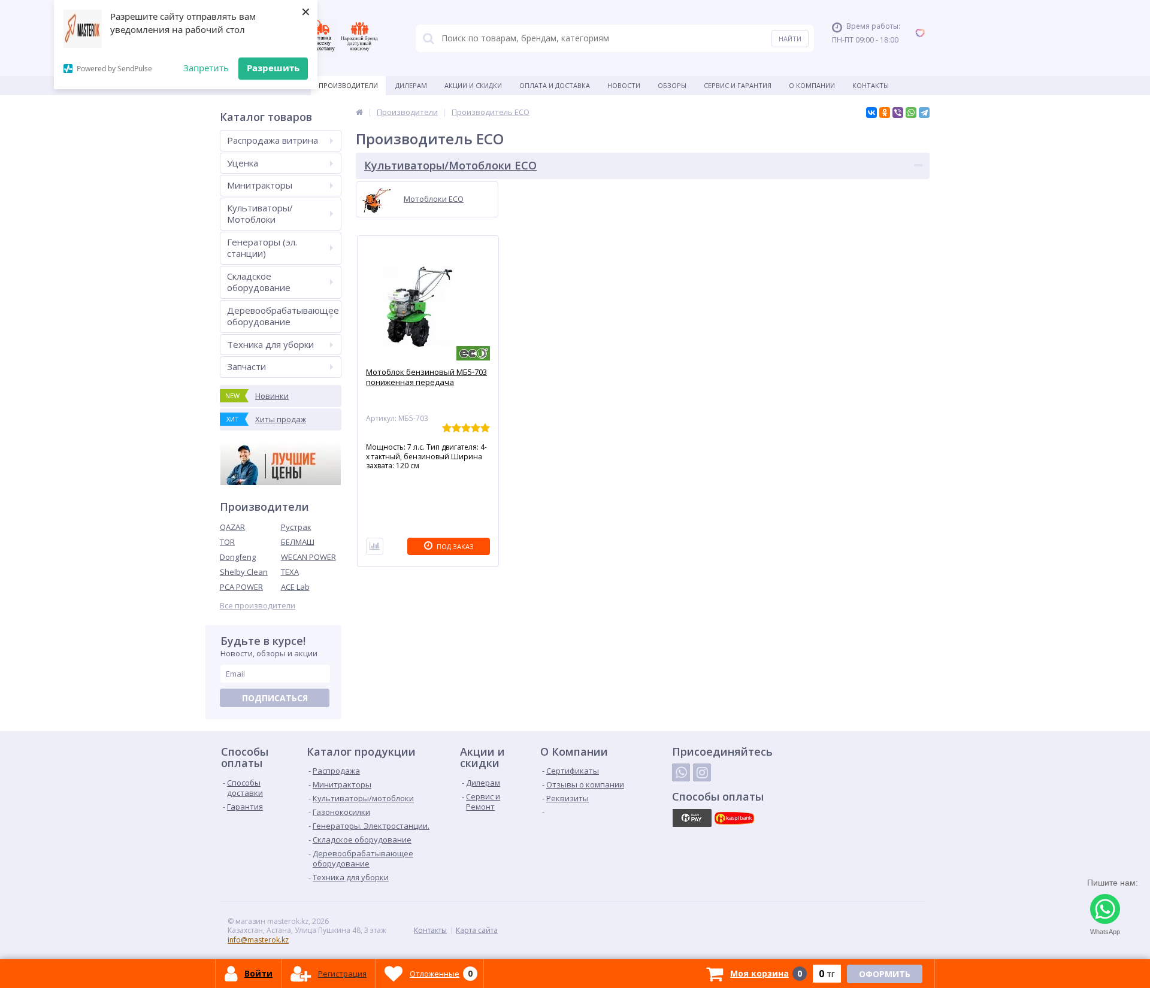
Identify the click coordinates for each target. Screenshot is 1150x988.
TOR (227, 542)
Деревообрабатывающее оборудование (283, 316)
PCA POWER (241, 586)
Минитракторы (259, 185)
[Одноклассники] (884, 112)
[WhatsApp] (911, 112)
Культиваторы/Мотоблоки (260, 214)
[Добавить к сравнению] (374, 546)
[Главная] (359, 112)
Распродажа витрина (272, 140)
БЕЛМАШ (297, 542)
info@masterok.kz (258, 940)
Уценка (242, 163)
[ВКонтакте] (871, 112)
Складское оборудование (258, 282)
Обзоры (672, 85)
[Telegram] (924, 112)
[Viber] (897, 112)
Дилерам (411, 85)
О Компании (812, 85)
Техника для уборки (270, 344)
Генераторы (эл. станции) (262, 248)
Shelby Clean (244, 571)
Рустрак (296, 527)
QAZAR (232, 527)
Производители (348, 85)
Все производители (257, 606)
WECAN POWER (308, 556)
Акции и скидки (473, 85)
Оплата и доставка (554, 85)
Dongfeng (238, 556)
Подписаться (275, 698)
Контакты (870, 85)
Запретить (206, 68)
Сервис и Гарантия (737, 85)
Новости (623, 85)
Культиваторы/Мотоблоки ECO (450, 165)
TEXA (290, 571)
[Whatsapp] (681, 772)
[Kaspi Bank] (734, 818)
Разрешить (273, 68)
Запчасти (246, 366)
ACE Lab (295, 586)
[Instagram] (702, 772)
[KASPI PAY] (692, 818)
